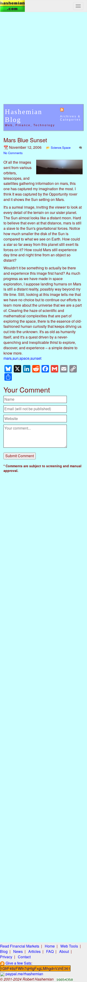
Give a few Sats (18, 963)
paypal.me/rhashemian (24, 973)
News (18, 951)
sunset (35, 358)
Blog (4, 951)
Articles (34, 951)
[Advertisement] (43, 60)
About (64, 951)
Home (50, 946)
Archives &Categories (70, 118)
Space (66, 147)
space (24, 358)
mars (7, 358)
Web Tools (69, 946)
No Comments (13, 153)
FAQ (50, 951)
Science (56, 147)
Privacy (6, 956)
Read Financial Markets (19, 946)
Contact (24, 956)
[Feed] (62, 109)
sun (16, 358)
